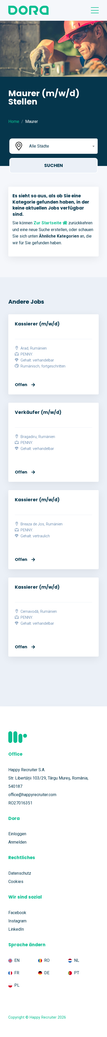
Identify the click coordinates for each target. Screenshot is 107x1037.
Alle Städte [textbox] (39, 146)
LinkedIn (16, 929)
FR (16, 972)
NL (76, 960)
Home (13, 121)
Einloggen (17, 833)
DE (46, 972)
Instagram (17, 920)
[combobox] (61, 146)
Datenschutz (19, 873)
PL (16, 985)
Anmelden (17, 842)
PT (76, 972)
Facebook (17, 912)
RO (47, 960)
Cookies (15, 881)
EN (16, 960)
